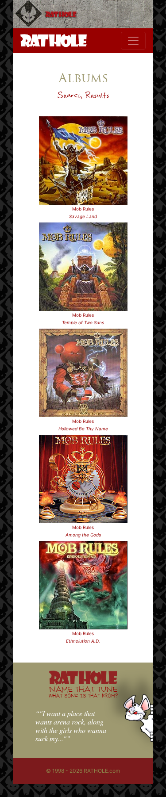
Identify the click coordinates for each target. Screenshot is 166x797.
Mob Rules (83, 208)
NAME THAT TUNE (83, 691)
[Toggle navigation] (133, 41)
